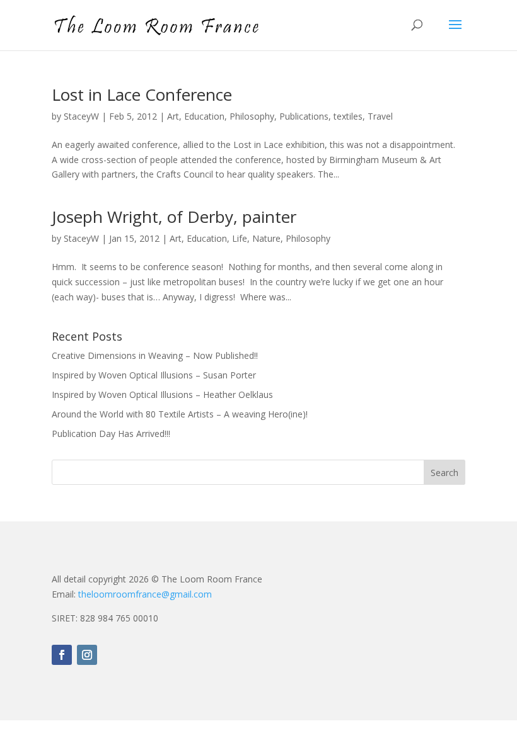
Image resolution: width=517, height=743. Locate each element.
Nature (266, 238)
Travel (380, 116)
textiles (348, 116)
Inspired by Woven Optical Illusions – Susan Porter (154, 375)
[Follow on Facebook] (62, 655)
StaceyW (81, 116)
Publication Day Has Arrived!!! (111, 434)
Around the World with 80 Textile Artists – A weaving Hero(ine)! (180, 414)
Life (239, 238)
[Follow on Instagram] (87, 655)
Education (204, 116)
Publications (303, 116)
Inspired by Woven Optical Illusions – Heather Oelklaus (162, 394)
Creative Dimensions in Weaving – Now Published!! (155, 355)
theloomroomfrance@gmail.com (145, 594)
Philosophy (251, 116)
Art (173, 116)
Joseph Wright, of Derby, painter (174, 216)
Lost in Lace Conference (142, 94)
